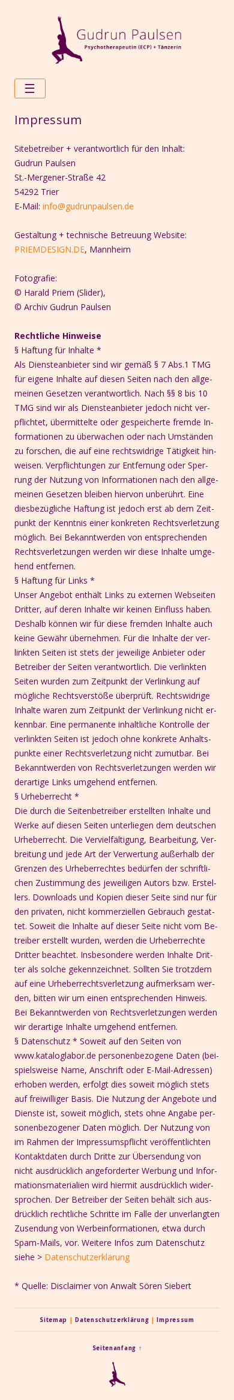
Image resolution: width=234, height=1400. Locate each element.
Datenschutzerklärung (87, 1257)
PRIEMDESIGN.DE (49, 249)
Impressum (175, 1320)
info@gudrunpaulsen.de (88, 206)
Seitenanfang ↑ (117, 1348)
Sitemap (53, 1320)
